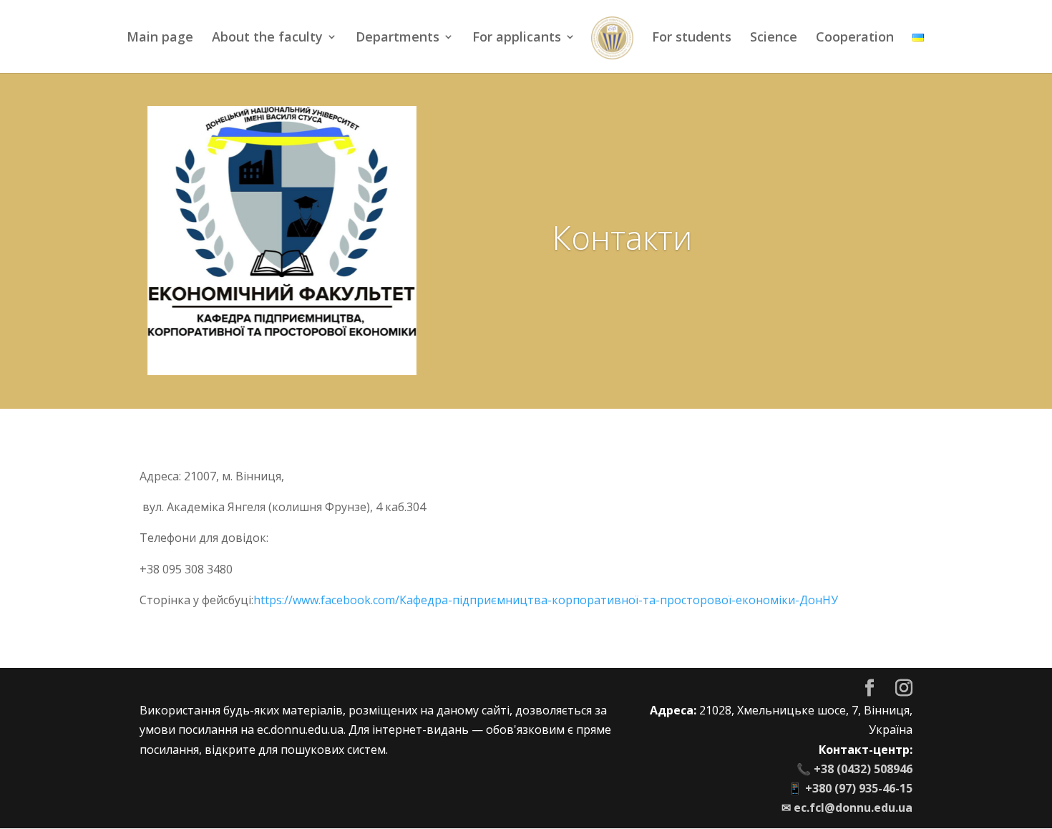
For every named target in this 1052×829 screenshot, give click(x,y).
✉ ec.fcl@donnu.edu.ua (846, 807)
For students (691, 38)
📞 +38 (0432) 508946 (854, 769)
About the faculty (267, 38)
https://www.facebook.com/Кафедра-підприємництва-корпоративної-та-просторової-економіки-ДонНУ (545, 600)
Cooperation (855, 38)
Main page (160, 38)
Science (773, 38)
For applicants (516, 38)
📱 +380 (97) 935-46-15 (850, 788)
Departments (397, 38)
